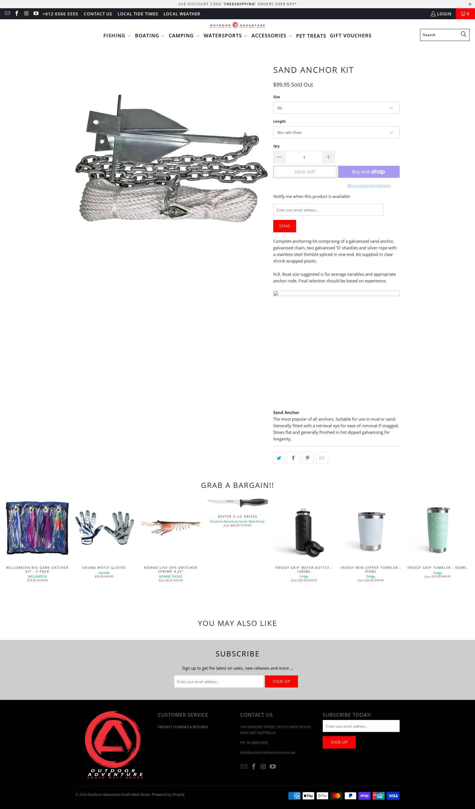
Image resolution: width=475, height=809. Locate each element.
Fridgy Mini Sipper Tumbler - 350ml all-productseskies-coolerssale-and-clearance (371, 528)
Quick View (304, 540)
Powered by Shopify (168, 794)
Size (276, 96)
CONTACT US (98, 13)
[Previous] (14, 548)
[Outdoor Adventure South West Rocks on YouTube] (35, 13)
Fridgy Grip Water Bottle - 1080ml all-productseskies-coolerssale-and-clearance (304, 528)
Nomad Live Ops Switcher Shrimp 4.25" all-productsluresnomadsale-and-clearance (171, 528)
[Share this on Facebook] (293, 458)
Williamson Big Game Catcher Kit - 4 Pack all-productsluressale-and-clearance (37, 528)
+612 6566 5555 (60, 13)
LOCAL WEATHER (182, 13)
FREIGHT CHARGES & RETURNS (183, 726)
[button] (117, 36)
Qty (276, 145)
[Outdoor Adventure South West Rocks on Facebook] (17, 13)
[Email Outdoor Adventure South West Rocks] (7, 13)
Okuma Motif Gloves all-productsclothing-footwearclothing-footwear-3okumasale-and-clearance (104, 528)
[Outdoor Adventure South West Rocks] (237, 25)
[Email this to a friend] (322, 458)
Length (279, 121)
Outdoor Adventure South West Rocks (119, 794)
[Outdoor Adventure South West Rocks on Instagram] (26, 13)
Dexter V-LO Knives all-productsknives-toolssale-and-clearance (238, 502)
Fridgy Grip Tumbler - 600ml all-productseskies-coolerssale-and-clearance (437, 528)
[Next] (461, 548)
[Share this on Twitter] (279, 458)
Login (444, 13)
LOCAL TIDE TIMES (138, 13)
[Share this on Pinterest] (308, 458)
